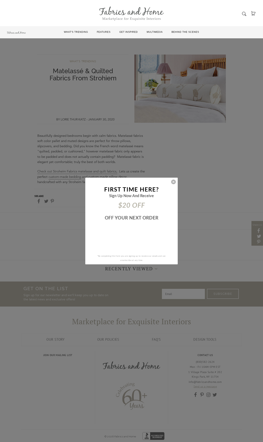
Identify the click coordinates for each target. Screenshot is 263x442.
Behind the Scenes (185, 32)
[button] (173, 182)
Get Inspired (128, 32)
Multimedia (155, 32)
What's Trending (76, 32)
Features (104, 32)
